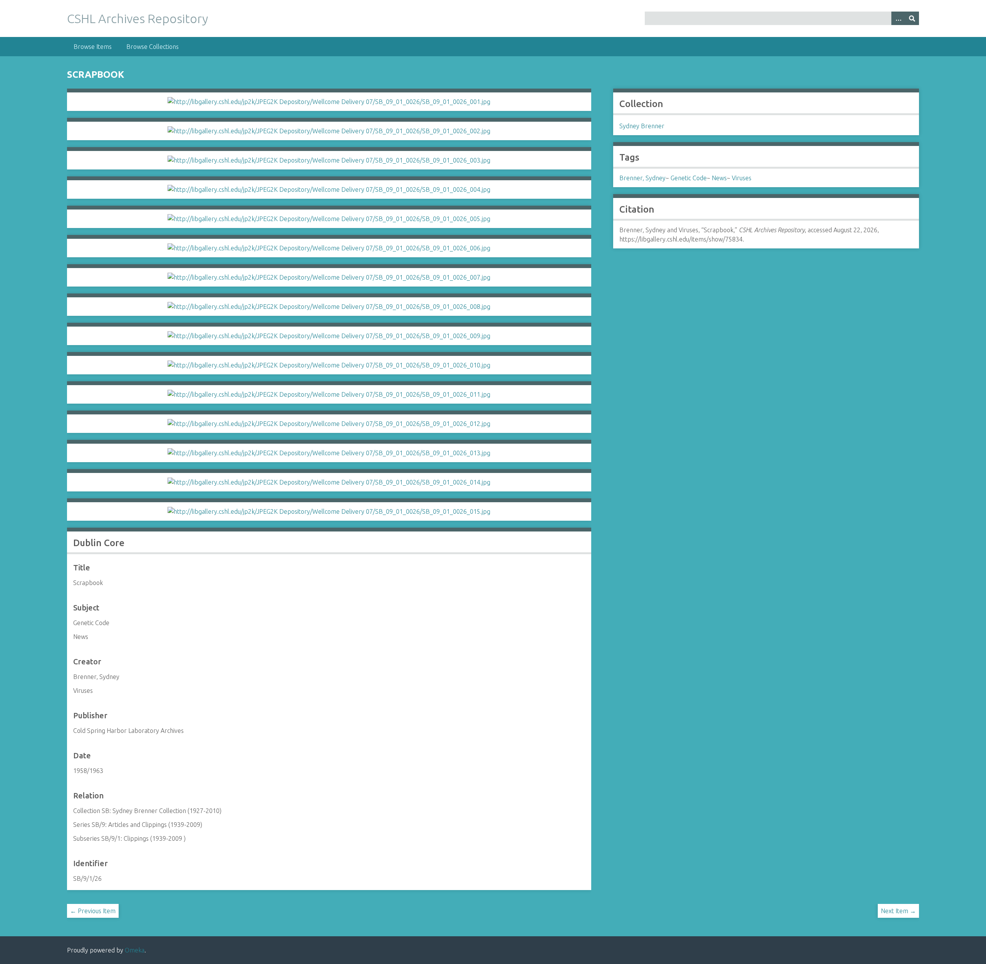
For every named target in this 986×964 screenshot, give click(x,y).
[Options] (898, 18)
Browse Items (93, 46)
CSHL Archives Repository (137, 18)
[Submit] (912, 18)
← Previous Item (93, 910)
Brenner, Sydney (642, 177)
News (719, 177)
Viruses (741, 177)
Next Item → (898, 910)
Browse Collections (152, 46)
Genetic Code (689, 177)
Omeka (134, 950)
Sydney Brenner (641, 125)
